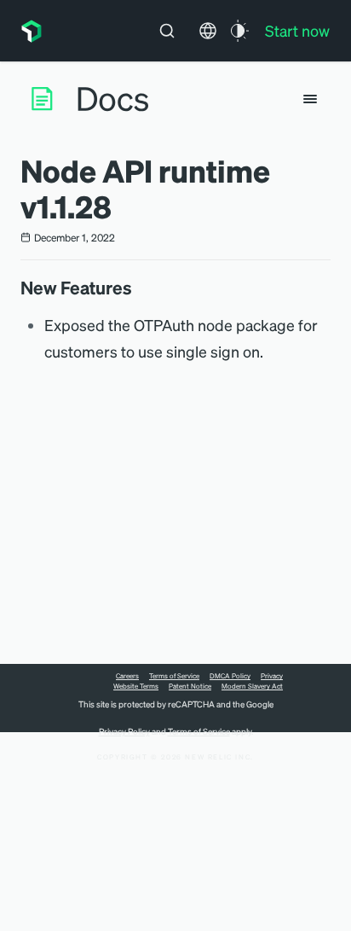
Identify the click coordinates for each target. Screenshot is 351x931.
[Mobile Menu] (310, 99)
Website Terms (135, 686)
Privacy (272, 676)
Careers (127, 676)
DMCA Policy (230, 676)
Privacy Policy (124, 731)
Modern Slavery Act (252, 686)
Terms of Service (174, 676)
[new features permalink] (140, 287)
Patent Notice (190, 686)
